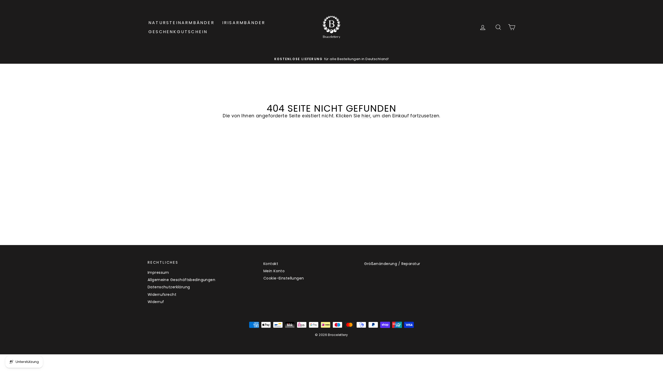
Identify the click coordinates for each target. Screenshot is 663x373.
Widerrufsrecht (162, 294)
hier (366, 116)
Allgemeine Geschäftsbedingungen (181, 279)
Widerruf (156, 301)
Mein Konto (274, 271)
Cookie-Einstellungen (283, 278)
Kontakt (270, 263)
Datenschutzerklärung (169, 287)
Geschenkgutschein (177, 32)
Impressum (158, 272)
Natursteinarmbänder (181, 23)
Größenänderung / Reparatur (392, 263)
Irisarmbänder (243, 23)
